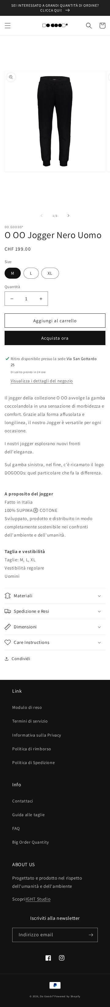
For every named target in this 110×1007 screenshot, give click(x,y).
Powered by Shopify (67, 996)
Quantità (12, 286)
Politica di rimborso (31, 749)
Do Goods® (47, 996)
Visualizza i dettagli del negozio (42, 381)
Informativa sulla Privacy (36, 735)
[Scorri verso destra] (68, 215)
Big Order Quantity (30, 842)
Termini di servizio (30, 721)
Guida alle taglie (28, 814)
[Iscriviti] (90, 935)
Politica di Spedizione (33, 762)
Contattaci (22, 801)
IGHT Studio (38, 899)
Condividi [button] (21, 658)
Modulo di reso (27, 707)
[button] (7, 25)
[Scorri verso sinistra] (41, 215)
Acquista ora (55, 338)
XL (50, 273)
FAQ (16, 828)
